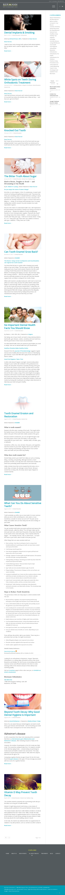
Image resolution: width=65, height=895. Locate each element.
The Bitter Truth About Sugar (20, 176)
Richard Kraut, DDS (15, 39)
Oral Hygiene (53, 46)
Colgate (30, 334)
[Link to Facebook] (60, 6)
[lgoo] (10, 6)
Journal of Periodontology (22, 351)
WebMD (17, 258)
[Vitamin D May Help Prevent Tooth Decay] (22, 782)
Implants (52, 37)
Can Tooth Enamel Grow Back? (21, 251)
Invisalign (52, 39)
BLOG (51, 853)
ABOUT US (14, 853)
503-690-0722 (8, 680)
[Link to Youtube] (62, 6)
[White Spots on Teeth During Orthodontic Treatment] (22, 69)
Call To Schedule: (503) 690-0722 (56, 1)
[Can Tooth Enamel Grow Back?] (22, 241)
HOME (7, 853)
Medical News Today (34, 721)
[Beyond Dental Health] (22, 701)
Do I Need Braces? (55, 30)
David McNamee (15, 721)
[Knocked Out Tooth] (22, 120)
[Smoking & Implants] (22, 22)
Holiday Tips (53, 35)
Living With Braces (55, 43)
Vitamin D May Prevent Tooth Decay (20, 794)
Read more (7, 51)
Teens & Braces (54, 64)
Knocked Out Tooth (15, 130)
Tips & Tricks (53, 68)
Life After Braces (54, 41)
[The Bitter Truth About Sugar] (22, 166)
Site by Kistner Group (22, 889)
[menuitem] (52, 6)
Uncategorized (54, 70)
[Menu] (52, 6)
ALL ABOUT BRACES (34, 853)
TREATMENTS (44, 853)
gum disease (14, 759)
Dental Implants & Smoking (19, 32)
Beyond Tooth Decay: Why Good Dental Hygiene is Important (22, 713)
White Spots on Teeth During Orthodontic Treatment (20, 81)
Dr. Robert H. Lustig (12, 186)
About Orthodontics (55, 17)
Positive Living (54, 61)
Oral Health (53, 44)
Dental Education (16, 35)
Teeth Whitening (54, 66)
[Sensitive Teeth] (22, 493)
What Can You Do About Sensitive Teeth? (22, 504)
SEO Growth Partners (42, 889)
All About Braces (18, 85)
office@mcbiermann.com (10, 889)
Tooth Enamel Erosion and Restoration (18, 415)
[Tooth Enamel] (22, 403)
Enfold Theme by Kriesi (14, 891)
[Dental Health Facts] (22, 315)
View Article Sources (10, 651)
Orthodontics (24, 35)
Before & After (54, 21)
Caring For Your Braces (27, 85)
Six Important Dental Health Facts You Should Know (19, 326)
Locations (12, 670)
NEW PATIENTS (23, 853)
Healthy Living (31, 179)
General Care (7, 87)
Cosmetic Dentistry (55, 26)
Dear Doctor (33, 39)
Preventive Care (54, 62)
